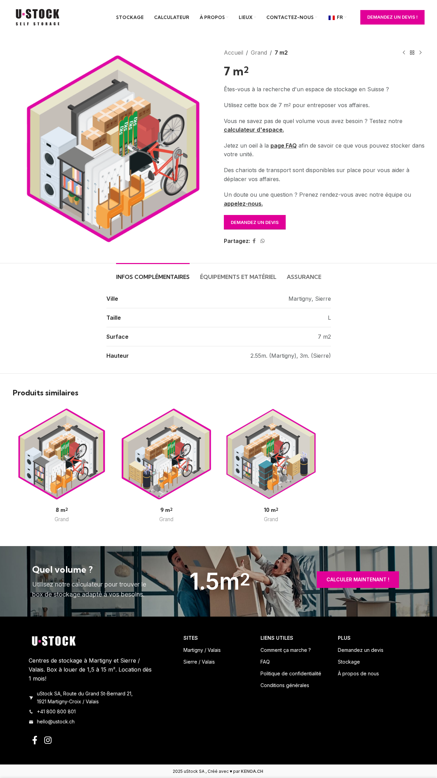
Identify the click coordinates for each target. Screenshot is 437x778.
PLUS (344, 638)
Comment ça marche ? (285, 650)
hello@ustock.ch (56, 721)
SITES (190, 638)
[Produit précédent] (404, 53)
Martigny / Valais (202, 650)
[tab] (153, 273)
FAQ (265, 662)
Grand (259, 52)
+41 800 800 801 (56, 711)
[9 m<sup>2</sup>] (166, 454)
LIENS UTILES (276, 638)
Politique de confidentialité (290, 673)
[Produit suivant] (420, 53)
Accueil (233, 52)
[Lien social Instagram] (48, 741)
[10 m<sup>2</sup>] (271, 454)
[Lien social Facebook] (254, 241)
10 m (271, 509)
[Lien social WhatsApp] (262, 241)
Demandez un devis (255, 222)
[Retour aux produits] (412, 53)
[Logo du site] (39, 16)
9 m (166, 509)
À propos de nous (358, 673)
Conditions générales (284, 685)
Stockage (349, 662)
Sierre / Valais (199, 662)
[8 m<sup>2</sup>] (62, 454)
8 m (62, 509)
